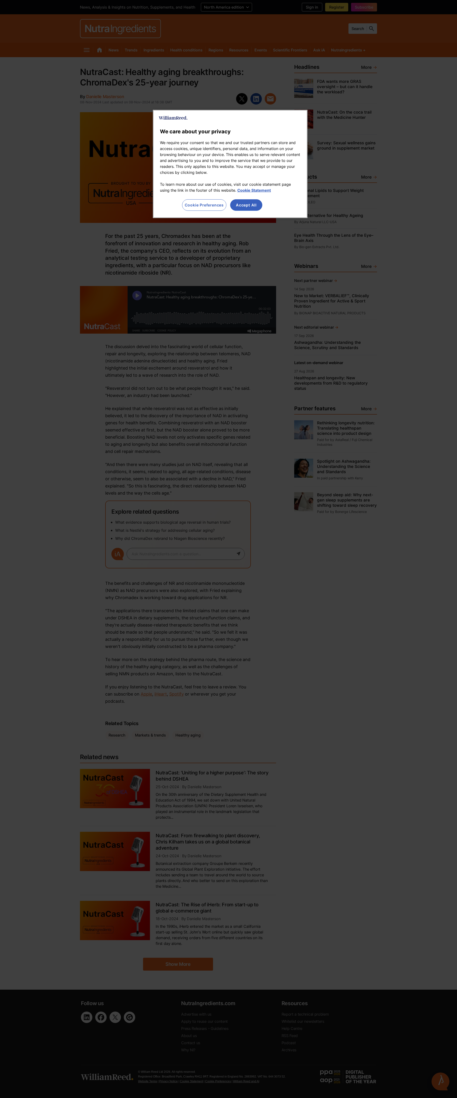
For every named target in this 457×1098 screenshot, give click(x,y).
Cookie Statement (254, 190)
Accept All (246, 205)
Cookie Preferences (204, 205)
